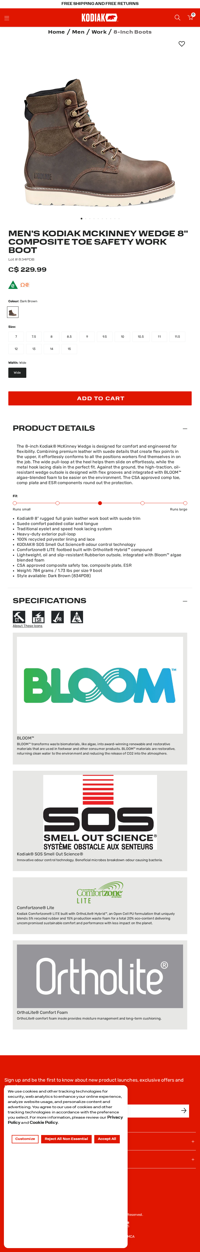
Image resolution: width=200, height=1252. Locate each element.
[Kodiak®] (100, 17)
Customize (25, 1139)
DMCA (130, 1236)
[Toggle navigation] (7, 18)
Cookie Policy (44, 1123)
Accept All (107, 1139)
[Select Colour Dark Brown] (15, 312)
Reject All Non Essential (66, 1139)
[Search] (177, 17)
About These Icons (27, 626)
